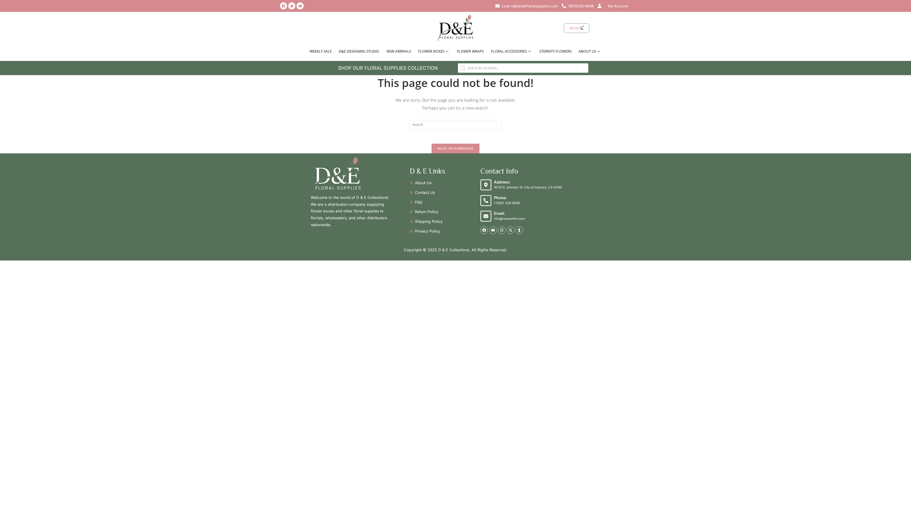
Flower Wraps (470, 51)
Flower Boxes (431, 51)
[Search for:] (455, 124)
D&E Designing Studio (359, 51)
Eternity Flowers (555, 51)
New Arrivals (398, 51)
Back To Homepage (455, 148)
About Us (587, 51)
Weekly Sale (321, 51)
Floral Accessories (509, 51)
